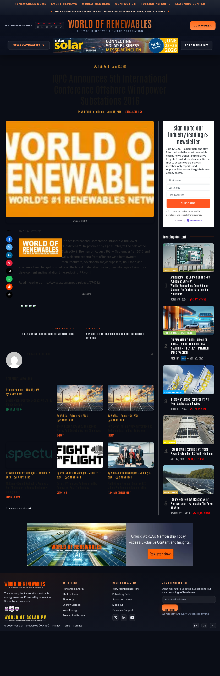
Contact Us (125, 3)
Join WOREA (203, 25)
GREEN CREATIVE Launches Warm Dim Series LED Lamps (48, 333)
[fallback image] (110, 544)
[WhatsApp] (9, 279)
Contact (77, 625)
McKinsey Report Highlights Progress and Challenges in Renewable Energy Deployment (27, 487)
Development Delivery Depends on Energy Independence (29, 402)
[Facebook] (9, 239)
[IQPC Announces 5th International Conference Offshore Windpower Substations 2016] (80, 169)
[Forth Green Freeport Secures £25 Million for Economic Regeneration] (131, 455)
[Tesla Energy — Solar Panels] (49, 25)
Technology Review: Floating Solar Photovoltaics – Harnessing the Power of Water (192, 503)
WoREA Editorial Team (92, 111)
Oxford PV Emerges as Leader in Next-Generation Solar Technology (78, 485)
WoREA (63, 415)
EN (195, 625)
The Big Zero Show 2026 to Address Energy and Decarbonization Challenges (79, 428)
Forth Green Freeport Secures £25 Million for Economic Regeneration (127, 485)
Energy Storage (72, 604)
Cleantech (62, 492)
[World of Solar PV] (25, 619)
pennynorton (16, 389)
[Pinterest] (9, 263)
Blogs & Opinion (14, 409)
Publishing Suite (155, 3)
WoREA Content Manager (22, 473)
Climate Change (13, 496)
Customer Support (122, 610)
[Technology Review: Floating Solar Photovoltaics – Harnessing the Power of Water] (188, 479)
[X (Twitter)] (115, 617)
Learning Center (190, 3)
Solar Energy (169, 442)
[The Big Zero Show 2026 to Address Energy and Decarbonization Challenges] (80, 398)
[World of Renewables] (12, 609)
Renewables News (31, 3)
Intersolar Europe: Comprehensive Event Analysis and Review (189, 401)
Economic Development (119, 492)
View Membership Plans (126, 588)
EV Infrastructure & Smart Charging (179, 332)
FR (213, 625)
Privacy (56, 625)
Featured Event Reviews (173, 392)
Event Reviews (64, 3)
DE (204, 625)
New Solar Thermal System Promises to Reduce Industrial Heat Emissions (130, 428)
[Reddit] (9, 287)
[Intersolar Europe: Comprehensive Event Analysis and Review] (188, 379)
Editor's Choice (170, 270)
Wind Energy (70, 610)
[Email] (9, 271)
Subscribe (170, 609)
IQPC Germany (31, 231)
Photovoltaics (70, 594)
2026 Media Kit (196, 45)
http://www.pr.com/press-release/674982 (71, 282)
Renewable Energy (133, 111)
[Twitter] (9, 247)
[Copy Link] (9, 294)
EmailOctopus (196, 220)
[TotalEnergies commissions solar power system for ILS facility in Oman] (188, 429)
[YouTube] (132, 617)
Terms (66, 625)
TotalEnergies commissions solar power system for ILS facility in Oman (191, 451)
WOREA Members (96, 3)
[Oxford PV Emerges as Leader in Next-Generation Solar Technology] (80, 455)
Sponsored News (122, 599)
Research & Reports (74, 615)
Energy (60, 435)
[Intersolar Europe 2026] (115, 45)
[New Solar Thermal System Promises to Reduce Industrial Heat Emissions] (131, 398)
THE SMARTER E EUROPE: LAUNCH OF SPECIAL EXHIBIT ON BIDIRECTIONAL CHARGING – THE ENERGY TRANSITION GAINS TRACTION (189, 345)
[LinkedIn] (9, 255)
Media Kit (117, 604)
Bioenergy (69, 599)
